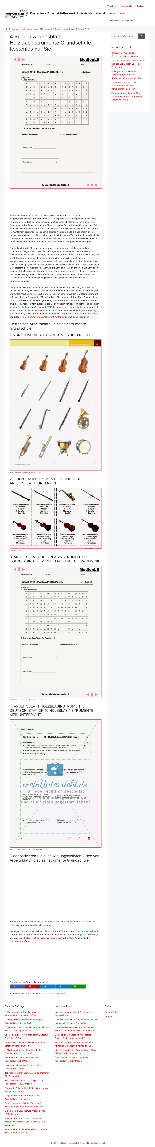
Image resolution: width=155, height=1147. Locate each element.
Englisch (111, 13)
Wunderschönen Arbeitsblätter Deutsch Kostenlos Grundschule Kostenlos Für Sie (126, 96)
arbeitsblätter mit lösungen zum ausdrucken (40, 938)
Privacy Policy (111, 1012)
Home (17, 29)
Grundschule (126, 6)
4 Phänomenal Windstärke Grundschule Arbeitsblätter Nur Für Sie (67, 313)
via (40, 472)
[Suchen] (141, 36)
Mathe (122, 13)
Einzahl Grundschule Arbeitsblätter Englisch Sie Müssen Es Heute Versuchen (128, 63)
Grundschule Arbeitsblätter (29, 29)
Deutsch (140, 6)
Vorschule (111, 6)
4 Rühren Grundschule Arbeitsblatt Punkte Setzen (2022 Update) (52, 317)
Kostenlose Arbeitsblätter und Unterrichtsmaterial (67, 13)
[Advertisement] (56, 201)
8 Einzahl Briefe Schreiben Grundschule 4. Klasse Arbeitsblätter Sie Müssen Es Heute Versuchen (26, 1121)
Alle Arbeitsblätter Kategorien (120, 20)
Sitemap (109, 1016)
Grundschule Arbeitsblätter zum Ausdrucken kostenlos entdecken (39, 993)
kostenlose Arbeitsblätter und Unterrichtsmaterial (83, 1143)
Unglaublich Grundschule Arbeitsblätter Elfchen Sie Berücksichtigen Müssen (123, 85)
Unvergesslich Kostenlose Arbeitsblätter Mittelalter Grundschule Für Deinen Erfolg (126, 74)
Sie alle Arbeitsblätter (86, 931)
